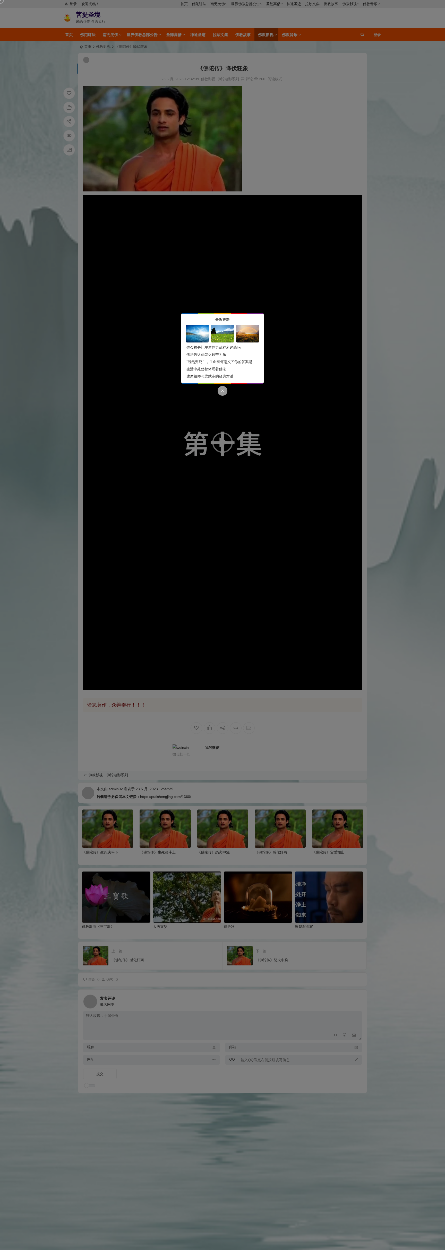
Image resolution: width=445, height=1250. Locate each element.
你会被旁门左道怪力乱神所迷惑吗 (213, 347)
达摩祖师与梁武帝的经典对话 (209, 376)
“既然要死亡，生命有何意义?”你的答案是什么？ (224, 362)
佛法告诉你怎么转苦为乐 (206, 355)
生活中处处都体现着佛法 (206, 369)
